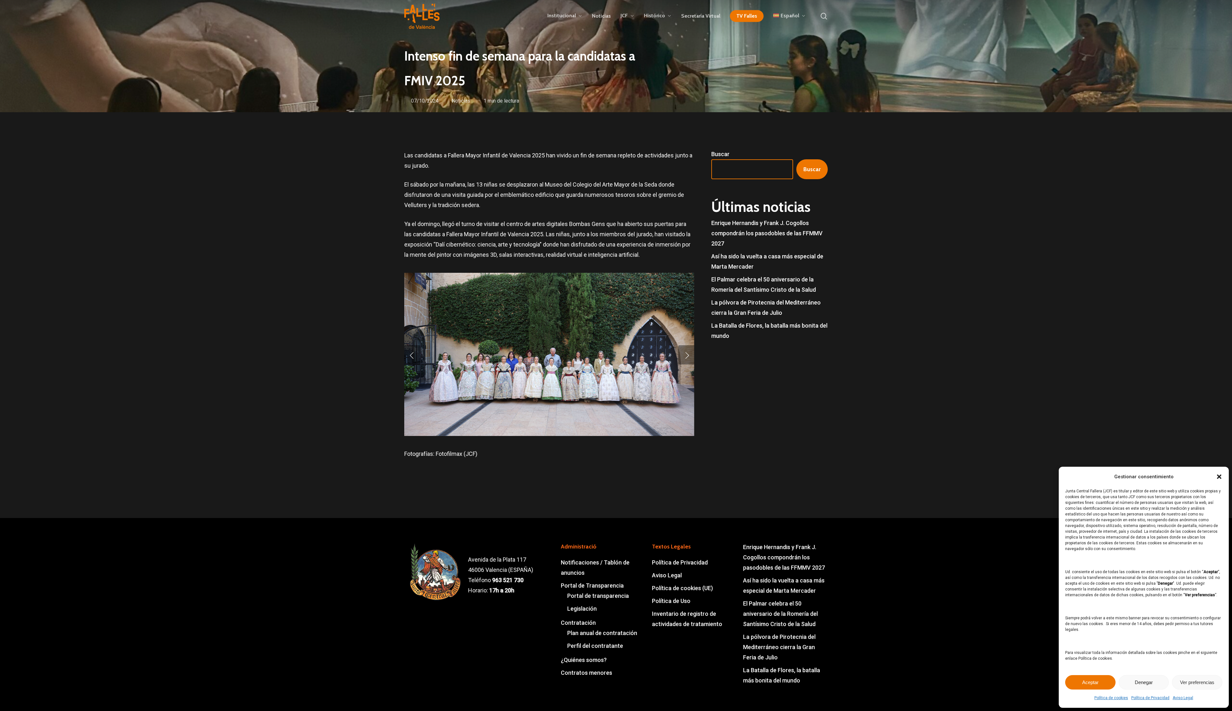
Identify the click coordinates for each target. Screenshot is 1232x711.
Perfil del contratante (595, 645)
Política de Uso (671, 601)
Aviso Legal (1183, 698)
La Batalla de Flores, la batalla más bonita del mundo (769, 330)
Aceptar (1090, 682)
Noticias (461, 101)
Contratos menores (586, 672)
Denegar (1144, 682)
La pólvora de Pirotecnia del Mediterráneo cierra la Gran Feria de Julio (766, 307)
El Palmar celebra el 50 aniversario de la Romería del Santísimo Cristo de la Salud (763, 284)
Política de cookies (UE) (682, 588)
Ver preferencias (1197, 682)
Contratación (578, 622)
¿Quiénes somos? (584, 660)
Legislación (582, 608)
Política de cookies (1111, 698)
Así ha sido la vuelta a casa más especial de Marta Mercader (767, 261)
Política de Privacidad (1150, 698)
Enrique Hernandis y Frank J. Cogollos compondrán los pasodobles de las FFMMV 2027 (767, 233)
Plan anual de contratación (602, 633)
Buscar (720, 154)
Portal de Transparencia (592, 585)
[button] (1219, 476)
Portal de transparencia (598, 595)
